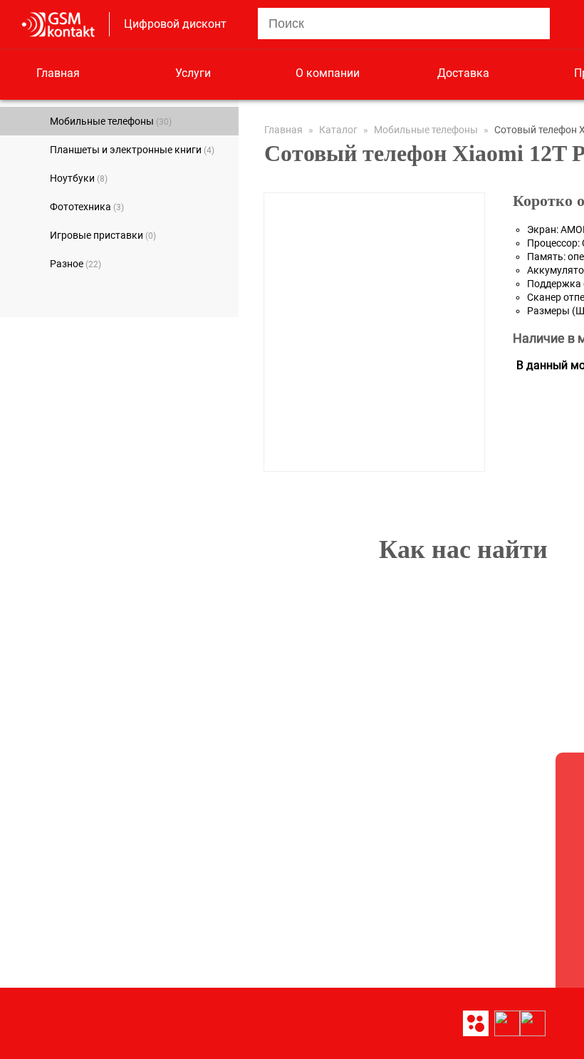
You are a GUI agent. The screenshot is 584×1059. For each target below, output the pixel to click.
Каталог (338, 129)
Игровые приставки (103, 235)
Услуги (193, 73)
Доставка (463, 73)
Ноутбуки (79, 178)
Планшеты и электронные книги (132, 149)
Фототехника (87, 206)
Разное (75, 263)
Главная (58, 73)
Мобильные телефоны (111, 121)
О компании (328, 73)
